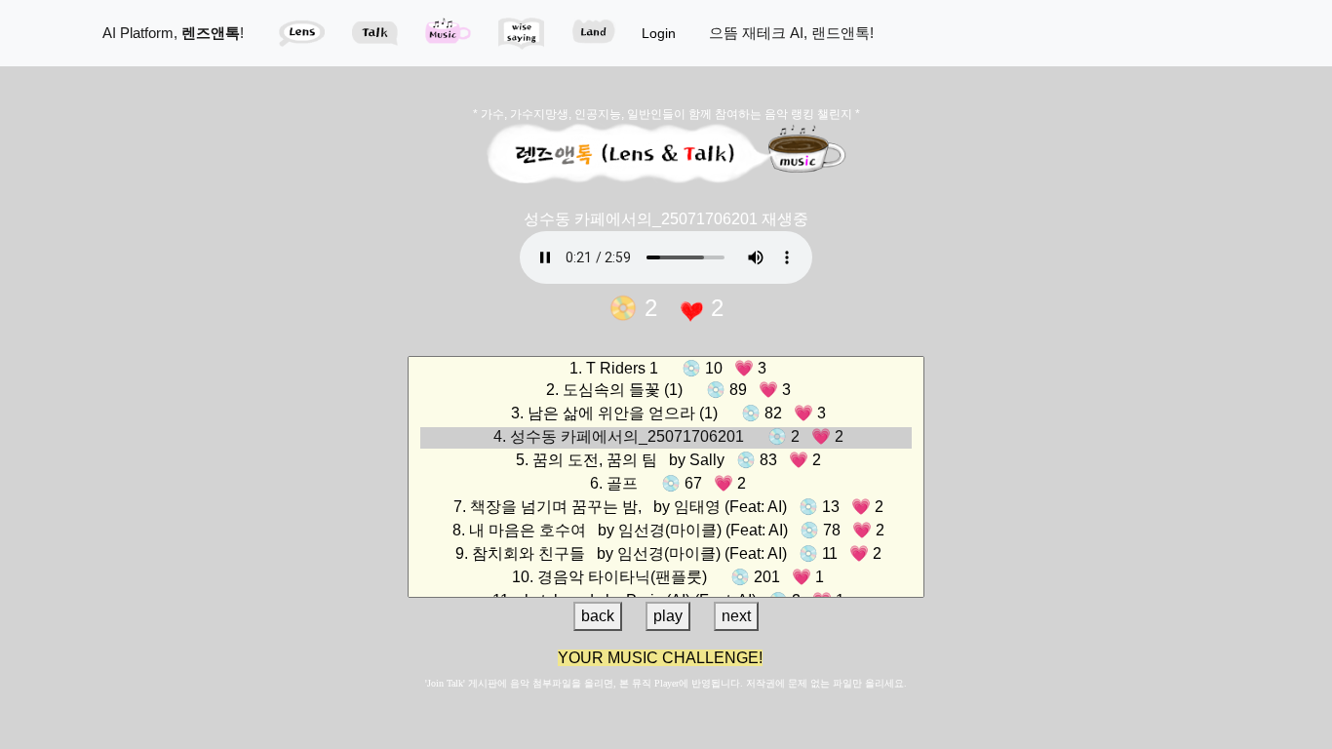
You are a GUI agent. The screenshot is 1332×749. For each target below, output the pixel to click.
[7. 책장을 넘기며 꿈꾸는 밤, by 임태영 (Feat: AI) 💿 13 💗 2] (666, 508)
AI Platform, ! (173, 32)
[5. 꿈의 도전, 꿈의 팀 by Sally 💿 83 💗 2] (666, 461)
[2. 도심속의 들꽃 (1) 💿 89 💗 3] (666, 391)
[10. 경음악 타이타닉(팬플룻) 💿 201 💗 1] (666, 578)
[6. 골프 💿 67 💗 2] (666, 484)
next (736, 616)
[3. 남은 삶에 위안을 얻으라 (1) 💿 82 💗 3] (666, 414)
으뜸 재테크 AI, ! (791, 32)
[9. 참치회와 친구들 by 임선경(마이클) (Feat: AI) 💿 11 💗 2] (666, 555)
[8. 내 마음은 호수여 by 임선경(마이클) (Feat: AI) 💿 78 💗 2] (666, 531)
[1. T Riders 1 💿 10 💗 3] (666, 368)
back (597, 616)
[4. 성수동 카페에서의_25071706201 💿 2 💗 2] (666, 438)
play (668, 616)
